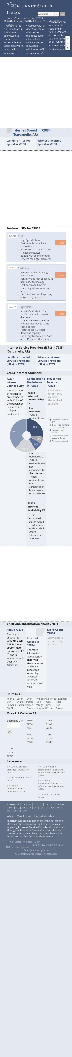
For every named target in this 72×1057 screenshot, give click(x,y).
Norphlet (51, 699)
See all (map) (20, 811)
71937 (49, 720)
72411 (10, 752)
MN (11, 807)
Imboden (41, 699)
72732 (10, 756)
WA (58, 807)
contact (35, 851)
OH (29, 807)
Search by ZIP (15, 721)
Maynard (41, 708)
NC (17, 807)
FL (40, 804)
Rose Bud (58, 704)
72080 (49, 734)
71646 (49, 742)
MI (63, 804)
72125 (49, 738)
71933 (49, 724)
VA (52, 807)
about (26, 851)
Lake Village (39, 704)
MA (57, 804)
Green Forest (29, 707)
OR (35, 807)
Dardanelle (22, 705)
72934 (29, 728)
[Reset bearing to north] (67, 48)
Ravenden (61, 699)
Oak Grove (49, 704)
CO (29, 804)
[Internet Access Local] (11, 5)
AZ (17, 804)
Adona (10, 699)
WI (8, 811)
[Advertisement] (36, 90)
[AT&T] (12, 237)
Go (62, 14)
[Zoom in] (67, 38)
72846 (29, 720)
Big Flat (11, 708)
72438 (29, 738)
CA (23, 804)
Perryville (51, 708)
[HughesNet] (12, 308)
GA (46, 804)
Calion (20, 699)
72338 (49, 728)
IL (52, 804)
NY (23, 807)
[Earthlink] (12, 268)
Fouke (29, 702)
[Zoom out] (67, 43)
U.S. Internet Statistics (17, 847)
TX (47, 807)
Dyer (29, 699)
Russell (59, 708)
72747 (10, 749)
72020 (29, 742)
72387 (29, 734)
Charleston (22, 702)
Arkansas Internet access (32, 680)
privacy (45, 851)
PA (41, 807)
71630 (29, 724)
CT (35, 804)
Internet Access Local (29, 9)
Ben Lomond (11, 704)
